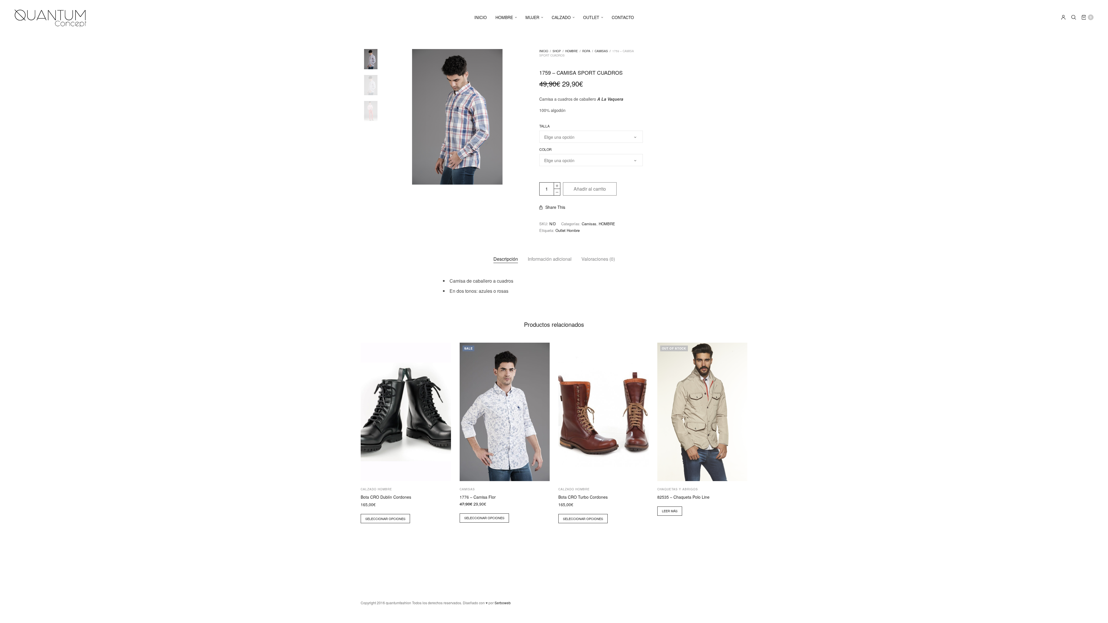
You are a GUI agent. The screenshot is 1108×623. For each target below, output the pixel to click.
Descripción (505, 259)
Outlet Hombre (567, 230)
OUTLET (591, 17)
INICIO (480, 17)
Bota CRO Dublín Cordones (386, 497)
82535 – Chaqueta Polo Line (683, 497)
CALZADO (561, 17)
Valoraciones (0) (598, 259)
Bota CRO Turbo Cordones (583, 497)
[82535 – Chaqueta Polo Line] (702, 412)
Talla (544, 126)
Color (545, 149)
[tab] (505, 259)
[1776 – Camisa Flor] (505, 412)
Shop (557, 51)
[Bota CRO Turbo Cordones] (603, 412)
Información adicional (550, 259)
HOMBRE (504, 17)
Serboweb (503, 602)
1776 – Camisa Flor (478, 497)
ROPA (586, 51)
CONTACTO (623, 17)
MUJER (532, 17)
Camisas (601, 51)
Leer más (669, 510)
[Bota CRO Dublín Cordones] (406, 412)
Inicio (543, 51)
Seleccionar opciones (385, 518)
